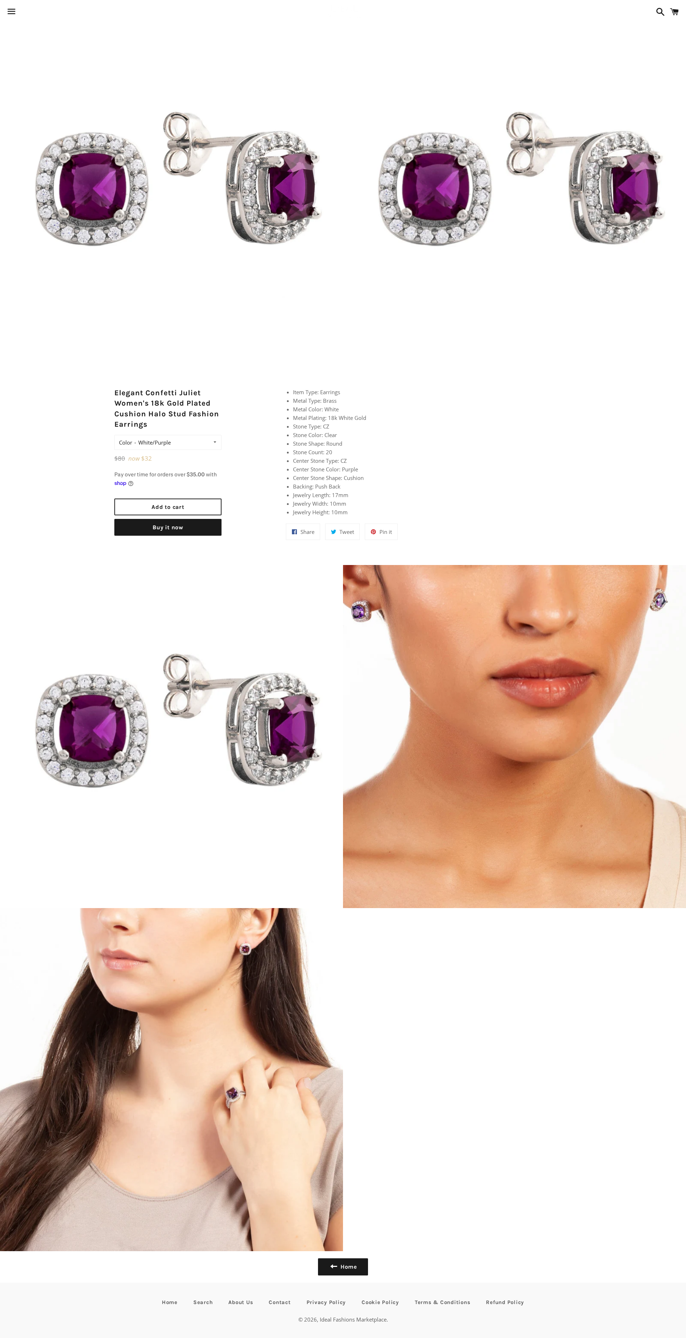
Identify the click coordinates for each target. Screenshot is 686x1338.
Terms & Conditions (443, 1302)
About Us (240, 1302)
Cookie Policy (380, 1302)
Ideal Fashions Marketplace (353, 1319)
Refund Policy (505, 1302)
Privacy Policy (326, 1302)
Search (203, 1302)
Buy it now (168, 527)
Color (125, 442)
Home (170, 1302)
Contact (279, 1302)
